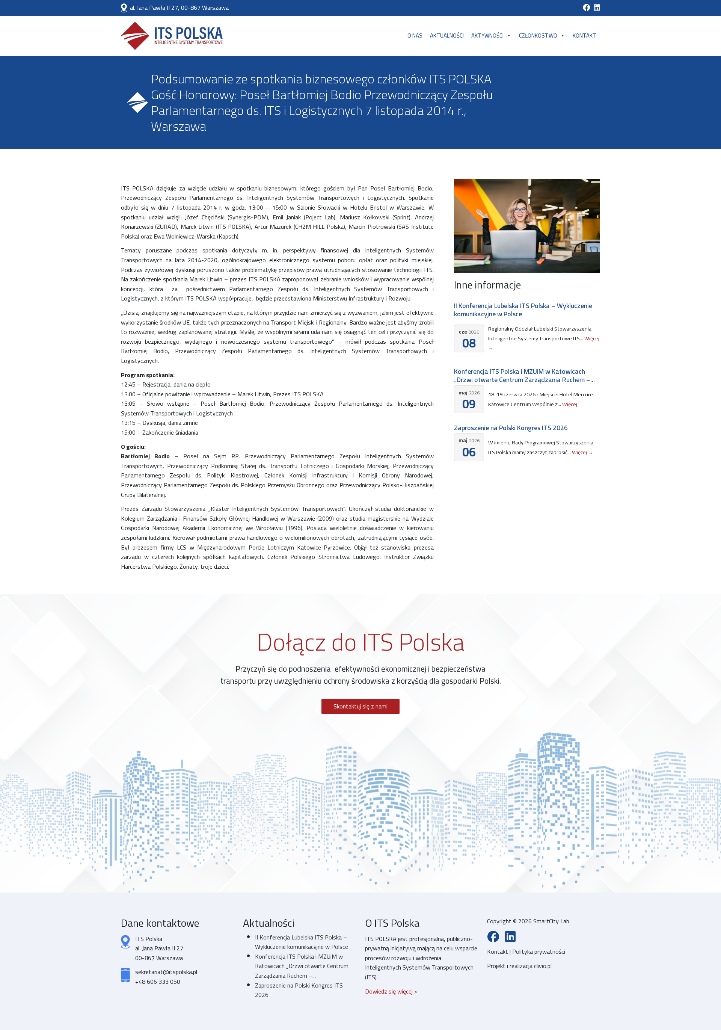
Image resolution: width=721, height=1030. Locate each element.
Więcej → (573, 404)
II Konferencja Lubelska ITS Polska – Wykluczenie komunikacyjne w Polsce (523, 309)
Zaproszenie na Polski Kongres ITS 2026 (511, 427)
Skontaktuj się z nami (360, 706)
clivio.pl (543, 965)
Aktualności (447, 35)
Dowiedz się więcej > (391, 991)
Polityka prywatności (538, 951)
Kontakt (584, 35)
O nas (414, 35)
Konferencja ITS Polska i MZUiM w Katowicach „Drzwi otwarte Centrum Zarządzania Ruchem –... (524, 375)
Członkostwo (538, 35)
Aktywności (487, 35)
